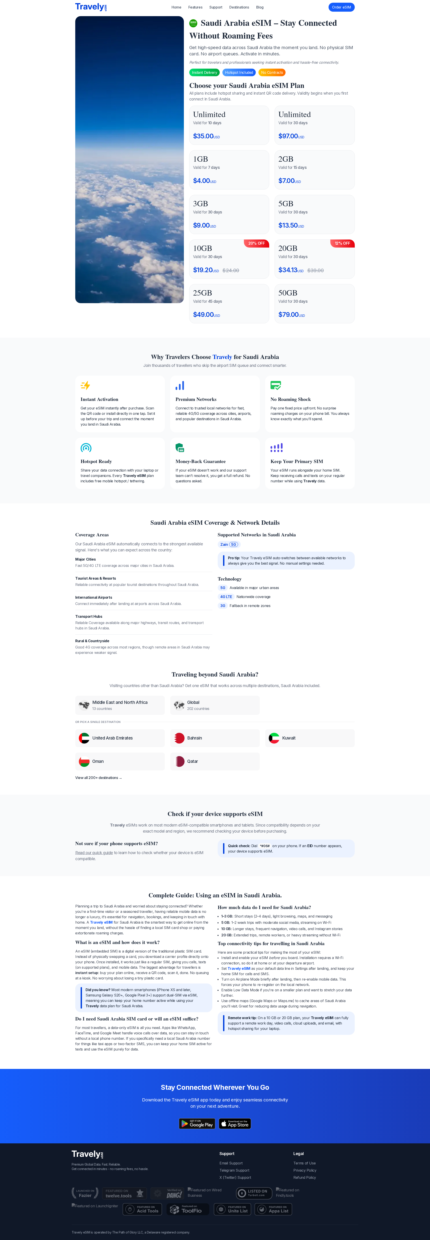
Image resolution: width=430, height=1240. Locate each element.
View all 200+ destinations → (98, 777)
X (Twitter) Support (235, 1177)
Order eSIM (341, 7)
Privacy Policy (304, 1170)
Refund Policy (304, 1177)
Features (195, 7)
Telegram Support (234, 1170)
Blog (260, 7)
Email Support (231, 1163)
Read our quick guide (94, 852)
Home (176, 7)
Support (215, 7)
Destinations (239, 7)
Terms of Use (304, 1163)
